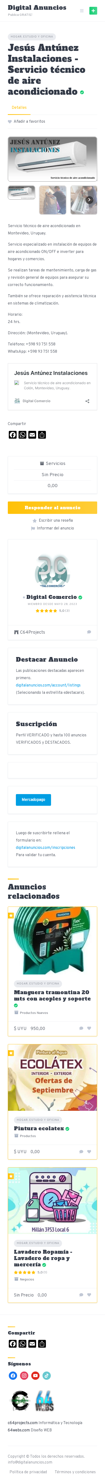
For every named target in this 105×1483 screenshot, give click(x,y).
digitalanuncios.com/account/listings (48, 685)
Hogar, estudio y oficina (32, 36)
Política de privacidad (28, 1472)
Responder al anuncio (53, 508)
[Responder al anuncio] (81, 1029)
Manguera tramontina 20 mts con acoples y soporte (52, 995)
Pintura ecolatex (39, 1128)
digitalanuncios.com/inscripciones (45, 847)
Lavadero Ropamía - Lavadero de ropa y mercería (43, 1258)
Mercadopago (33, 799)
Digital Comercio (51, 597)
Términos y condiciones (75, 1472)
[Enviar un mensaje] (89, 632)
